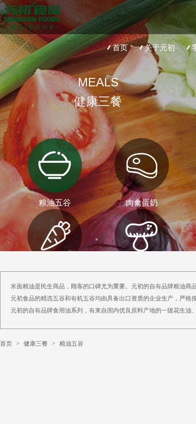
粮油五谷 (71, 343)
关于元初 (160, 47)
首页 (120, 47)
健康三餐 (36, 343)
